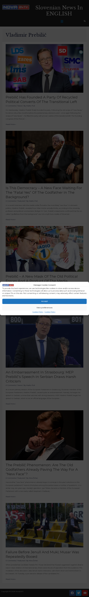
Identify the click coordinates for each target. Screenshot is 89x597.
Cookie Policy (37, 312)
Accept (44, 301)
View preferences (44, 308)
